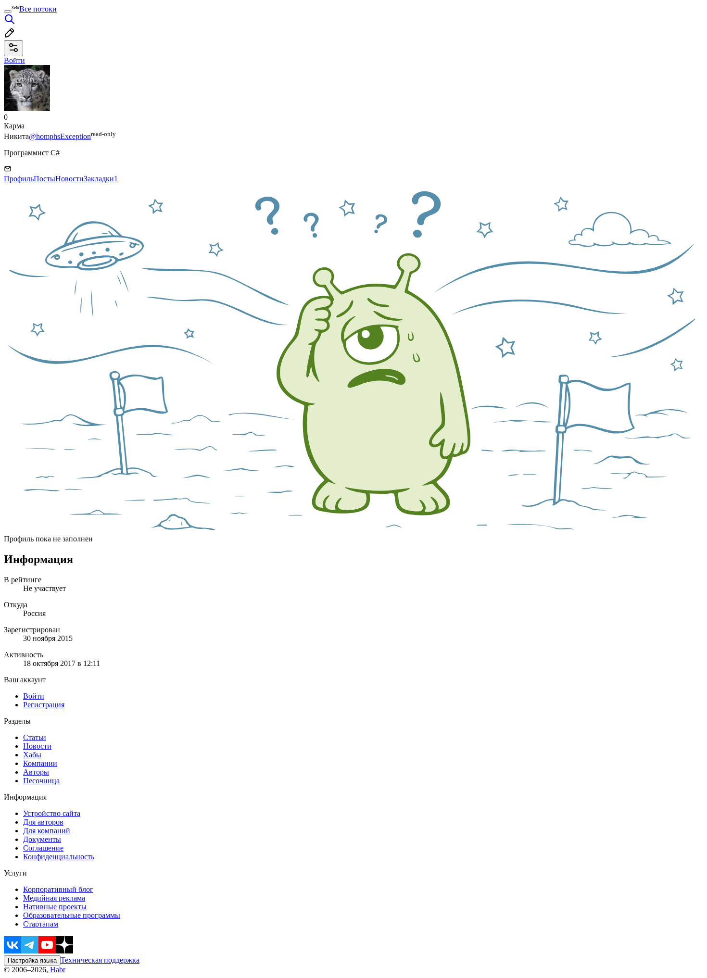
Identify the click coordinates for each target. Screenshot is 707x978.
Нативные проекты (55, 907)
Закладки (101, 179)
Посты (44, 179)
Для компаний (46, 831)
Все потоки (38, 9)
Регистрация (43, 705)
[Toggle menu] (8, 11)
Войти (33, 696)
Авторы (36, 772)
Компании (40, 763)
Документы (42, 839)
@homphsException (60, 136)
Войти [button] (14, 60)
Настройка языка (32, 960)
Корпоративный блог (58, 889)
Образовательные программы (71, 915)
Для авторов (43, 822)
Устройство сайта (51, 813)
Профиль (19, 179)
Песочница (41, 781)
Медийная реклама (54, 898)
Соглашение (43, 848)
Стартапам (40, 924)
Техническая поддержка (100, 960)
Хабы (32, 755)
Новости (69, 179)
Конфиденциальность (58, 857)
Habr (56, 969)
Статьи (34, 737)
